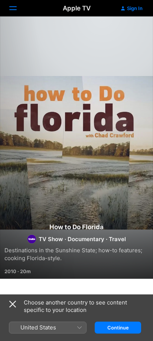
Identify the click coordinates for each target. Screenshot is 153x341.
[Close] (12, 304)
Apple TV (77, 8)
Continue (118, 328)
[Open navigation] (17, 8)
